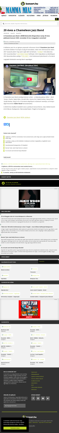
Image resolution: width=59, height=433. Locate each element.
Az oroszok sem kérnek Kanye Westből (15, 150)
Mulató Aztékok (5, 270)
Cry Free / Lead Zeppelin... (37, 354)
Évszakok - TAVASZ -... (36, 346)
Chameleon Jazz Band (13, 117)
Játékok (45, 15)
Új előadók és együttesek (8, 262)
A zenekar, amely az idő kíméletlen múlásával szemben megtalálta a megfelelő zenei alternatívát (28, 141)
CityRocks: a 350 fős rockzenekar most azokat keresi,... (17, 166)
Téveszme (33, 272)
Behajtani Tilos (34, 278)
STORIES (40, 52)
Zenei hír (13, 33)
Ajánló (3, 15)
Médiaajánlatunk (35, 374)
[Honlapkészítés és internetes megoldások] (29, 426)
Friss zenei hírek (5, 211)
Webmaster (34, 389)
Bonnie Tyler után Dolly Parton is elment (16, 148)
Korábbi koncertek (35, 381)
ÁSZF (32, 385)
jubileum (27, 117)
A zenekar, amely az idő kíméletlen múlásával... (17, 172)
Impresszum (34, 372)
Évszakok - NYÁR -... (35, 330)
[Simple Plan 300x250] (29, 318)
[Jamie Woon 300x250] (29, 207)
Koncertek (12, 15)
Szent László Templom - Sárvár (38, 290)
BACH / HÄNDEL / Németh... (37, 338)
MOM (22, 117)
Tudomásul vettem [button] (14, 428)
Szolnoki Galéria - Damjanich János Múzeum (41, 296)
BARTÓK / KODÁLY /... (6, 346)
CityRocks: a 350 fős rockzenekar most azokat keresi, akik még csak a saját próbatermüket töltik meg (29, 137)
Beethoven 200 (5, 330)
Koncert (33, 378)
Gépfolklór (4, 278)
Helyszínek (31, 15)
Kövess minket (5, 257)
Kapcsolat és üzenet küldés (45, 422)
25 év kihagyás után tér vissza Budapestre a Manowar (16, 216)
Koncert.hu (41, 261)
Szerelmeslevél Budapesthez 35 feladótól (16, 145)
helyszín (41, 378)
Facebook (53, 15)
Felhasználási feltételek (36, 387)
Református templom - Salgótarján (10, 296)
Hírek (39, 15)
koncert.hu (18, 33)
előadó (37, 378)
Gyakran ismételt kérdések (37, 376)
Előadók (21, 15)
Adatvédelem (34, 383)
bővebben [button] (21, 424)
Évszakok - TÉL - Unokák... (37, 362)
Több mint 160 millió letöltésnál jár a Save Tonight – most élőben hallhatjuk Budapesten (27, 227)
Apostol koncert (5, 362)
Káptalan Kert (4, 290)
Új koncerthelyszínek (7, 282)
